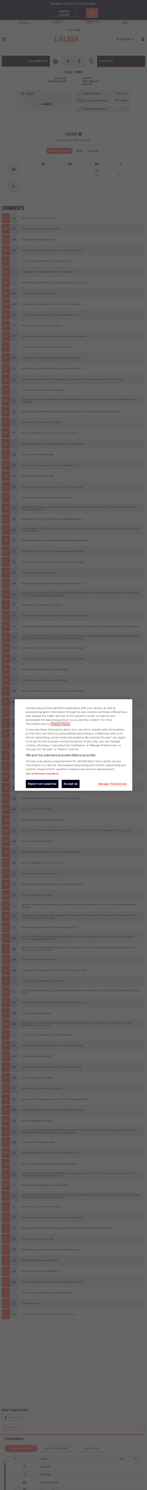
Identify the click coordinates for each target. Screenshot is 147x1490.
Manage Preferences (112, 783)
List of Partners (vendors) (42, 773)
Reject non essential (42, 783)
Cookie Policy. (61, 723)
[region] (73, 745)
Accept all (71, 783)
